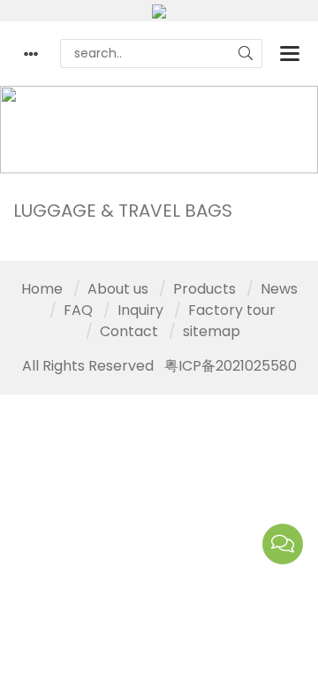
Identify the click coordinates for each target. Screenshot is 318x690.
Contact (129, 331)
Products (141, 119)
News (279, 289)
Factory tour (232, 310)
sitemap (211, 331)
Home (56, 119)
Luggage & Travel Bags (91, 140)
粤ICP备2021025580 (230, 366)
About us (117, 289)
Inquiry (140, 310)
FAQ (78, 310)
